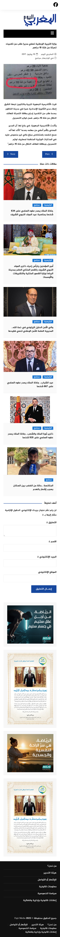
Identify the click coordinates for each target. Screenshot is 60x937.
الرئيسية (48, 205)
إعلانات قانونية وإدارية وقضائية (39, 900)
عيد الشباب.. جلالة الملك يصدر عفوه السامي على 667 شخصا (30, 385)
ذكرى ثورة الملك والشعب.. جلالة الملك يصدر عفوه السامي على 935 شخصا (30, 436)
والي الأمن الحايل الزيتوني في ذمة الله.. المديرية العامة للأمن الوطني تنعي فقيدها (30, 329)
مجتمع (38, 58)
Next (12, 154)
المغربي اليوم (47, 54)
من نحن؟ (51, 866)
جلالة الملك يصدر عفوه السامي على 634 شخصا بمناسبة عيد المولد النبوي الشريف (31, 213)
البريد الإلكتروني (46, 557)
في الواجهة (48, 58)
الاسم (52, 542)
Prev (47, 154)
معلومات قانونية (47, 887)
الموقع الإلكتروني (47, 572)
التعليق (51, 523)
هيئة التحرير (50, 873)
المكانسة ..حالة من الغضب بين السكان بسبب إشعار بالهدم (33, 487)
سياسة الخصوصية (47, 893)
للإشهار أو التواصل (47, 880)
